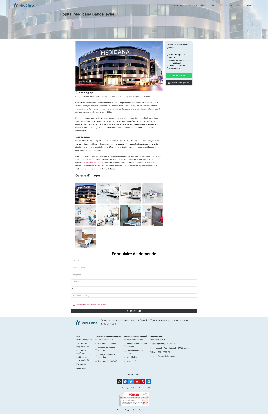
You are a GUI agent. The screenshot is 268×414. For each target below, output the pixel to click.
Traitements (179, 5)
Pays (231, 5)
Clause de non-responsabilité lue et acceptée (91, 304)
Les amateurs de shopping (92, 163)
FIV (140, 121)
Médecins (223, 5)
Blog (239, 5)
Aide (78, 336)
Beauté (192, 5)
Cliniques (214, 5)
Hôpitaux (202, 5)
